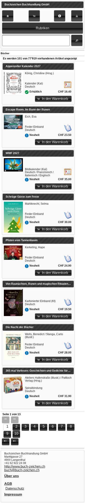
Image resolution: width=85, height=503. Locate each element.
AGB (8, 484)
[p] (6, 441)
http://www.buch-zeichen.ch (24, 466)
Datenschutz (14, 488)
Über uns (11, 476)
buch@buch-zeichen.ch (21, 470)
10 (16, 433)
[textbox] (36, 40)
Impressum (13, 494)
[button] (7, 16)
